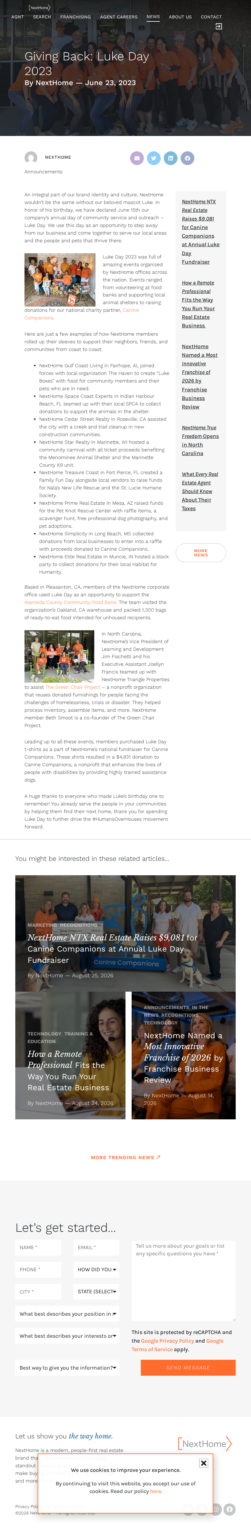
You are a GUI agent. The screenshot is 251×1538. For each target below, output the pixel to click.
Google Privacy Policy (167, 1340)
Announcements (43, 172)
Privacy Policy (28, 1506)
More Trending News (122, 1157)
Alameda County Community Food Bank (70, 602)
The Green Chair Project (72, 687)
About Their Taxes (200, 491)
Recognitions (78, 925)
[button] (137, 158)
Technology (45, 1034)
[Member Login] (219, 27)
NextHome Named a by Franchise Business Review (183, 1058)
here (155, 1491)
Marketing (42, 925)
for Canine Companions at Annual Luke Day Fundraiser (112, 949)
